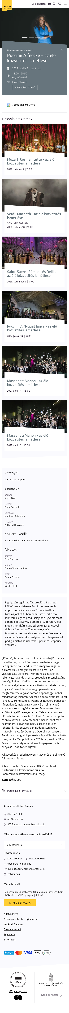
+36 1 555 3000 (15, 813)
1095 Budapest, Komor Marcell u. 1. (25, 824)
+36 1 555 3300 (15, 858)
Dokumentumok (12, 929)
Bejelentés (9, 934)
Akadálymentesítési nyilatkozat (21, 919)
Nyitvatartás (13, 873)
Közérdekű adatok (13, 924)
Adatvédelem (11, 914)
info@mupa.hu (15, 819)
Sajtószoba (10, 939)
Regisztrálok (21, 902)
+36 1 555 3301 (37, 858)
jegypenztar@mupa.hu (19, 863)
